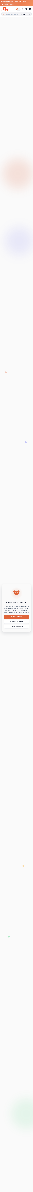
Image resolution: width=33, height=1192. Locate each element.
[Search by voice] (21, 14)
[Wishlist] (26, 9)
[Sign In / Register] (22, 9)
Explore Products (17, 626)
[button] (18, 9)
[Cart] (30, 9)
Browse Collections (18, 621)
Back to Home (17, 616)
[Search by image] (25, 14)
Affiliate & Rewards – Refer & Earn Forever (14, 1)
